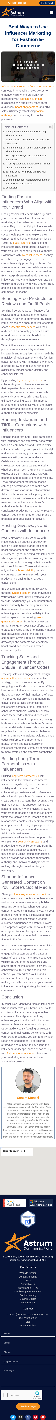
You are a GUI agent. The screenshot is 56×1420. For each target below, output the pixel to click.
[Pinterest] (35, 1417)
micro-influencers (31, 255)
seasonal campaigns (30, 841)
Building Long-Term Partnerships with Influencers (25, 173)
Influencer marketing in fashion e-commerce (28, 86)
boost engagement (26, 106)
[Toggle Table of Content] (49, 127)
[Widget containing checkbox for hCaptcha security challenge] (21, 1395)
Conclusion (11, 187)
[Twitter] (13, 1417)
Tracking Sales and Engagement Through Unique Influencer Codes (28, 165)
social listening (22, 242)
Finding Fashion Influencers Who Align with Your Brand (26, 133)
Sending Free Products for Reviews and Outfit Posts (27, 141)
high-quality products (29, 380)
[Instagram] (20, 1417)
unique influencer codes (15, 678)
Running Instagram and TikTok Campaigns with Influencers (28, 149)
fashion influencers (31, 98)
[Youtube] (43, 1417)
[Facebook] (28, 1417)
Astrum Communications (21, 1053)
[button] (52, 12)
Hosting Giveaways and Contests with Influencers (25, 157)
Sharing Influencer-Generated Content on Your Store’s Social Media (27, 181)
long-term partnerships (25, 775)
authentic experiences (22, 327)
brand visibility (26, 570)
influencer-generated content (28, 894)
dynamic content (21, 592)
